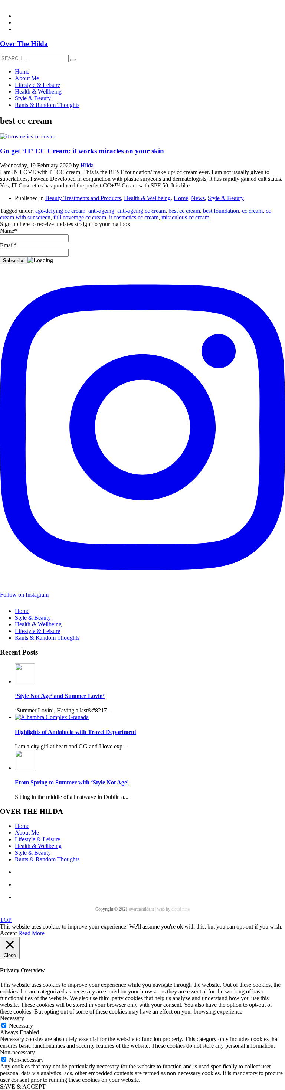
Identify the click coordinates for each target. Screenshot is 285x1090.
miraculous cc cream (185, 217)
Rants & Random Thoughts (47, 637)
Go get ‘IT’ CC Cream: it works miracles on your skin (82, 151)
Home (181, 198)
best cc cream (184, 211)
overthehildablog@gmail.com (34, 3)
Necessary (21, 1025)
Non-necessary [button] (17, 1052)
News (198, 198)
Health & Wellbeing (147, 198)
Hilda (87, 165)
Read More (31, 933)
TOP (6, 920)
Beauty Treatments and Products (83, 198)
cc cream (252, 211)
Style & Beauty (226, 198)
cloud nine (180, 909)
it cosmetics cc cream (133, 217)
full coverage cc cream (79, 217)
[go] (73, 60)
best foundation (221, 211)
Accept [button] (8, 933)
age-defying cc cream (60, 211)
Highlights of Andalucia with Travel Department (75, 732)
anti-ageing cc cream (141, 211)
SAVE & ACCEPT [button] (23, 1086)
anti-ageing (101, 211)
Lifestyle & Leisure (37, 631)
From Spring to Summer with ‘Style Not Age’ (72, 782)
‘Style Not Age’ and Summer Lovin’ (60, 696)
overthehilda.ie (141, 909)
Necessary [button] (12, 1018)
